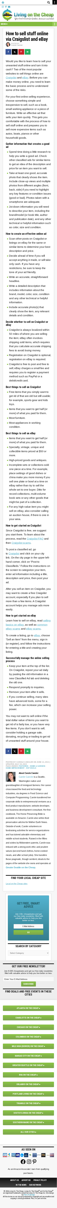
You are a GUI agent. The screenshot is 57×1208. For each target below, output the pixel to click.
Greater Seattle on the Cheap (27, 1065)
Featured (23, 766)
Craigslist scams (21, 542)
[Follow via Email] (9, 7)
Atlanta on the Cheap (28, 1008)
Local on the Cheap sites (16, 883)
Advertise (26, 1180)
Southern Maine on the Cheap (28, 1122)
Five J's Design (29, 1195)
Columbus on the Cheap (28, 1037)
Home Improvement (15, 768)
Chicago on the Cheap (28, 1027)
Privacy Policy (40, 1180)
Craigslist (11, 77)
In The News (21, 1185)
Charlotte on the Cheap (27, 1018)
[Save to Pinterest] (21, 52)
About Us (14, 1180)
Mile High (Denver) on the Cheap (27, 1046)
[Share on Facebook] (8, 52)
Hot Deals (31, 768)
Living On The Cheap (28, 15)
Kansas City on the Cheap (27, 1056)
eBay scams (33, 628)
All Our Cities (28, 1132)
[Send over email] (28, 52)
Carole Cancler (26, 777)
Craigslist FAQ (35, 538)
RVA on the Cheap (27, 1075)
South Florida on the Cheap (28, 1113)
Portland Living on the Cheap (28, 1094)
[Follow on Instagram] (3, 7)
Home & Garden (37, 766)
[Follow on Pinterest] (6, 7)
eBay (25, 77)
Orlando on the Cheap (27, 1084)
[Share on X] (15, 52)
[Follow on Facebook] (3, 3)
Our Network (35, 1185)
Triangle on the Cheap (27, 1103)
